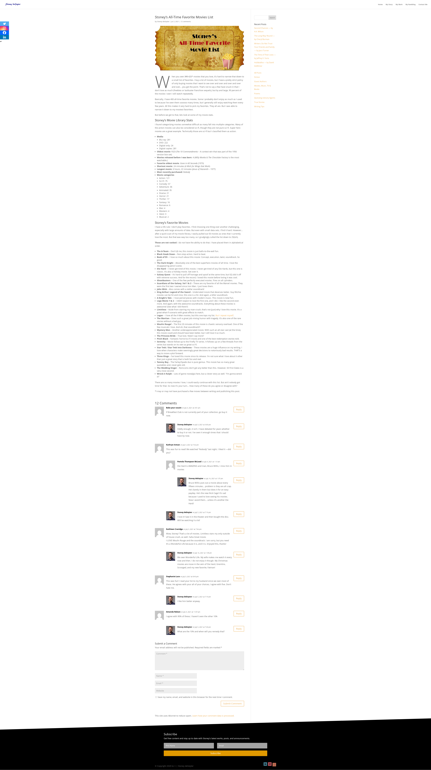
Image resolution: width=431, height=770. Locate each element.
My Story (389, 4)
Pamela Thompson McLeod (189, 461)
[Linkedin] (4, 37)
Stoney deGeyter (163, 21)
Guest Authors (260, 81)
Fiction (257, 77)
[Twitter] (4, 23)
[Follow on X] (261, 764)
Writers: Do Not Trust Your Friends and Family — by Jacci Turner (264, 47)
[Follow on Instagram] (270, 764)
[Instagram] (4, 28)
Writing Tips (259, 106)
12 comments (186, 21)
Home (380, 4)
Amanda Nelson (173, 612)
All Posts (257, 73)
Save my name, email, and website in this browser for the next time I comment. (195, 697)
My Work (399, 4)
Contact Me (423, 4)
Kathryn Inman (173, 445)
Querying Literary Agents (264, 98)
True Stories (259, 102)
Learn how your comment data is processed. (213, 715)
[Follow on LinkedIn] (265, 764)
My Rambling (411, 4)
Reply (239, 409)
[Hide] (1, 41)
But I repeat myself (224, 315)
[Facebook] (4, 32)
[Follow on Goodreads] (274, 764)
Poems (257, 93)
